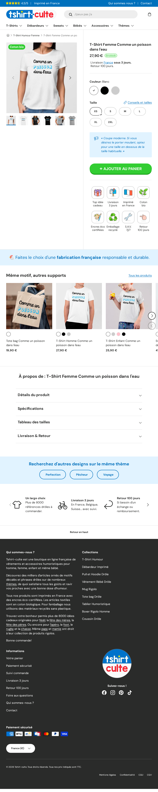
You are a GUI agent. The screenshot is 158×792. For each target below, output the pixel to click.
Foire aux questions (19, 695)
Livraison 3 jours (17, 681)
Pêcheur (82, 475)
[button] (149, 14)
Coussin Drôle (91, 619)
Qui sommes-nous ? (20, 703)
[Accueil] (7, 35)
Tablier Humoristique (96, 604)
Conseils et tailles (140, 102)
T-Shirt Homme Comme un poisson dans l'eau (74, 343)
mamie (56, 629)
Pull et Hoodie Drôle (95, 574)
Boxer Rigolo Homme (96, 611)
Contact (146, 3)
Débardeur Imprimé (95, 567)
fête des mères (60, 620)
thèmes (11, 584)
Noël (42, 620)
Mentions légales (107, 774)
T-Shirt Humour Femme (26, 35)
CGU (141, 774)
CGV (149, 774)
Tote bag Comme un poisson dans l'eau (25, 343)
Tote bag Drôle (92, 597)
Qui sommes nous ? (121, 3)
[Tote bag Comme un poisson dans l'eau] (29, 306)
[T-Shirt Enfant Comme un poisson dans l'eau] (129, 306)
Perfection (53, 475)
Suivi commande (17, 673)
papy (44, 629)
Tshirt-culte (21, 767)
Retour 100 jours (17, 688)
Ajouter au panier (122, 168)
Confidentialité (127, 774)
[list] (41, 77)
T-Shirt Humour (92, 559)
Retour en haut (79, 532)
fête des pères (16, 625)
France (108, 62)
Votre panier (14, 658)
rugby (10, 629)
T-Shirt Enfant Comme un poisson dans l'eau (123, 343)
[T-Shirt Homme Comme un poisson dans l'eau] (79, 306)
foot (66, 625)
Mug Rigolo (89, 589)
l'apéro (54, 625)
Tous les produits (140, 275)
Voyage (108, 475)
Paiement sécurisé (19, 666)
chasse (26, 629)
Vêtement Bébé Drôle (96, 582)
